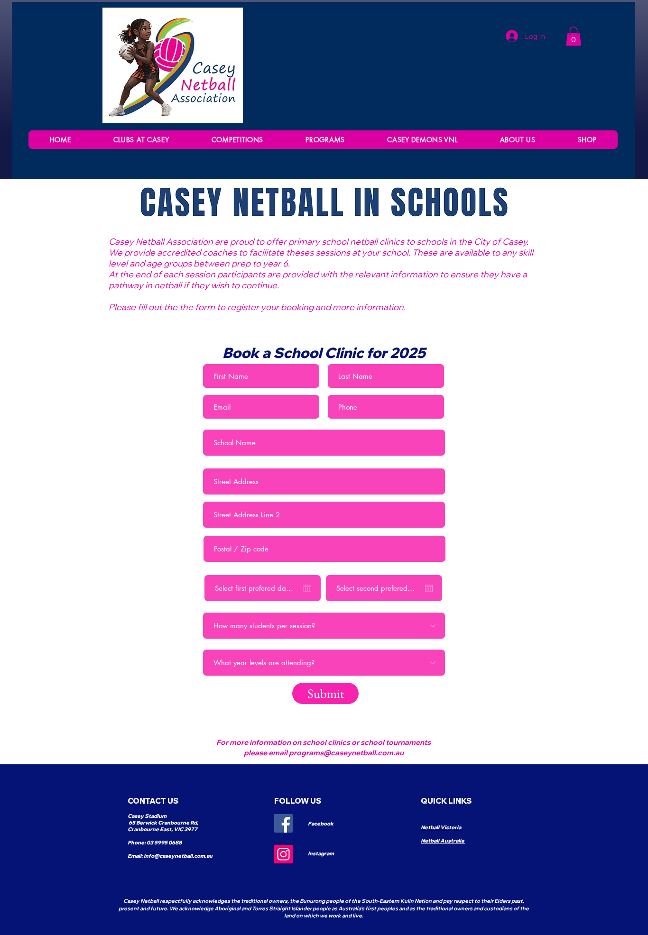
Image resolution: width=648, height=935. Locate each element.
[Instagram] (283, 854)
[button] (237, 139)
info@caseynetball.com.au (178, 855)
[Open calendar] (307, 588)
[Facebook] (283, 823)
